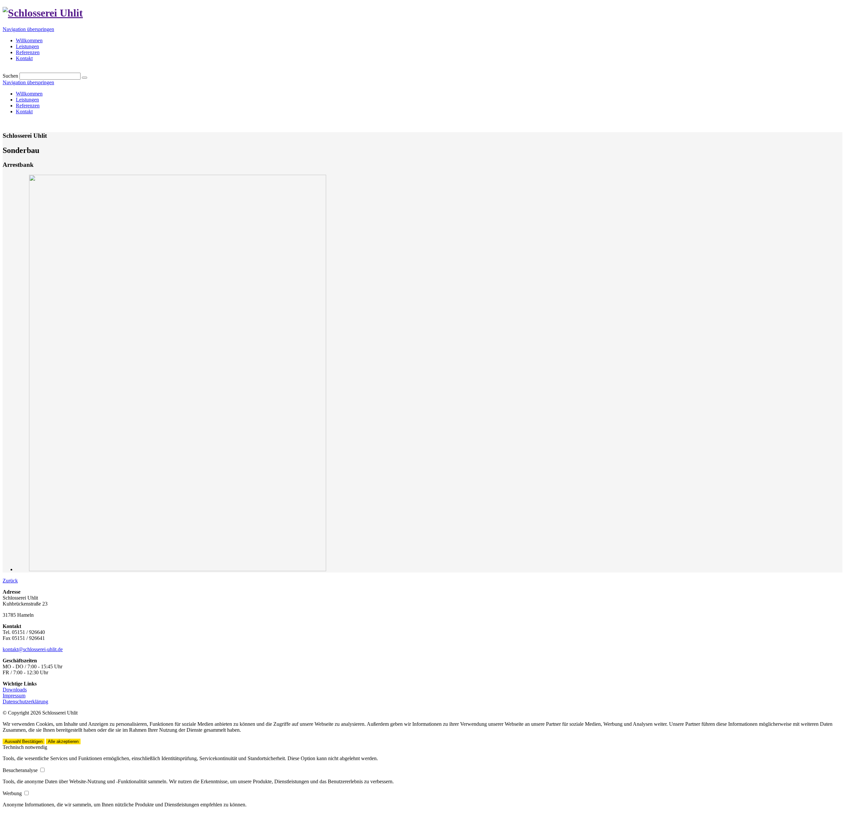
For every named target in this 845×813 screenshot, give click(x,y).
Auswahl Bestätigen (24, 741)
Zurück (10, 580)
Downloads (15, 689)
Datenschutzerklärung (25, 701)
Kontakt (24, 111)
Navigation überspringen (28, 29)
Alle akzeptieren (63, 741)
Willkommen (29, 93)
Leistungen (27, 99)
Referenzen (28, 105)
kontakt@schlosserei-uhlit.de (33, 649)
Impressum (14, 695)
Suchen (10, 76)
